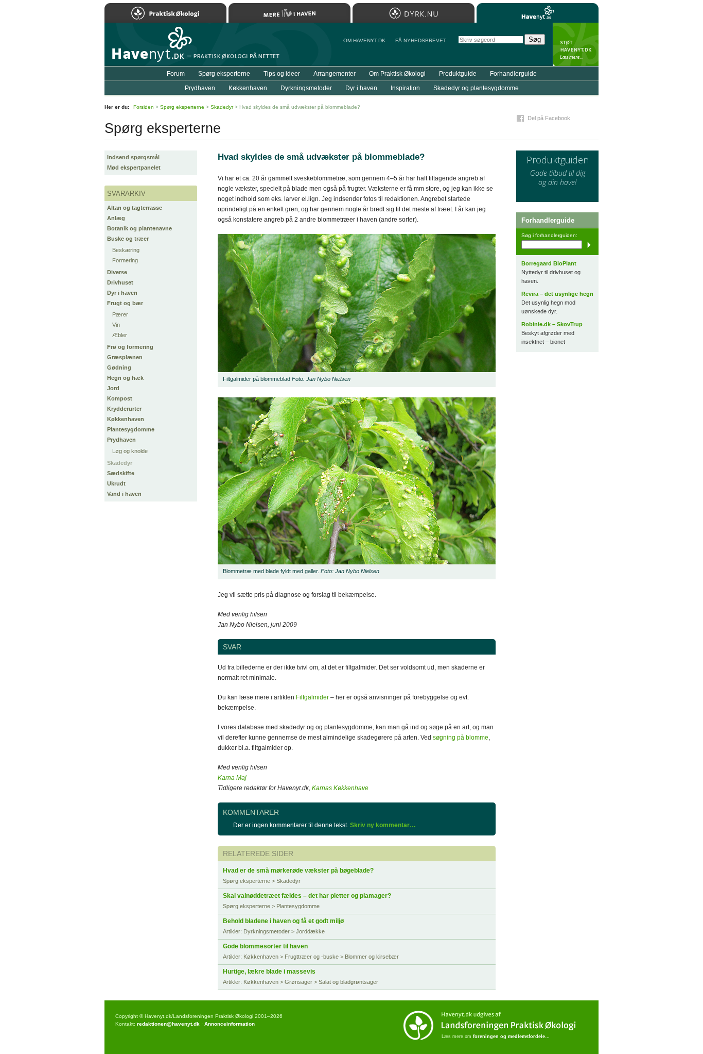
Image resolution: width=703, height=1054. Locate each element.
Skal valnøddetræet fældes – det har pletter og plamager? (307, 895)
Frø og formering (130, 347)
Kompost (119, 398)
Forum (176, 73)
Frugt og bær (125, 303)
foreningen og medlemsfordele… (511, 1036)
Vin (116, 325)
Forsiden (143, 107)
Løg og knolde (130, 451)
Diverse (117, 272)
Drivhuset (120, 282)
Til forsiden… (149, 48)
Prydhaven (121, 440)
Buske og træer (128, 239)
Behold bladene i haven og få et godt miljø (283, 921)
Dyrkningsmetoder (306, 88)
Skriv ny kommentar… (383, 825)
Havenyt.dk (538, 13)
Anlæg (116, 218)
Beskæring (125, 250)
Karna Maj (232, 777)
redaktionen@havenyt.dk (168, 1024)
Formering (125, 260)
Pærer (120, 314)
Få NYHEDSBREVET (420, 40)
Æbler (119, 335)
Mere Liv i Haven (289, 13)
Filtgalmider (312, 697)
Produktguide (458, 73)
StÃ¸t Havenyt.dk (576, 44)
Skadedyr (119, 463)
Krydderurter (124, 409)
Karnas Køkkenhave (340, 788)
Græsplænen (125, 357)
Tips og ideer (281, 73)
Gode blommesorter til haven (265, 946)
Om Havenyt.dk (364, 40)
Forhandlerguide (513, 73)
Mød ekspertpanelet (134, 167)
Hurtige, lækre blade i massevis (269, 971)
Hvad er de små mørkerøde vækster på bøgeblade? (298, 870)
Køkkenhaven (125, 419)
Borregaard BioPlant (548, 263)
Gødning (119, 367)
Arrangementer (334, 73)
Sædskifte (120, 473)
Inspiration (405, 88)
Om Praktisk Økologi (397, 73)
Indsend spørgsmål (133, 157)
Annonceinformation (229, 1024)
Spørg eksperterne (224, 73)
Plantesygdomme (130, 429)
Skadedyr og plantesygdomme (476, 88)
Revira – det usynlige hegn (557, 294)
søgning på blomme (460, 737)
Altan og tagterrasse (134, 208)
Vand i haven (124, 494)
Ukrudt (116, 483)
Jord (113, 388)
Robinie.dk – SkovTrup (552, 324)
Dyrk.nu (413, 13)
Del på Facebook (549, 118)
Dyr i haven (122, 293)
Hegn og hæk (125, 378)
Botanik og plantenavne (139, 228)
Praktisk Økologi (165, 13)
